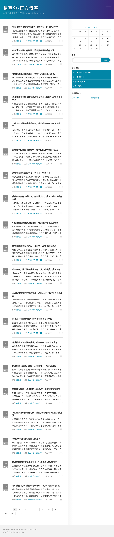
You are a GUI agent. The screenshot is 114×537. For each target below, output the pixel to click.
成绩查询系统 (80, 82)
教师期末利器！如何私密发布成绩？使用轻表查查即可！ (37, 389)
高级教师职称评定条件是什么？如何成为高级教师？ (35, 462)
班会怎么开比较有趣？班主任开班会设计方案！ (33, 319)
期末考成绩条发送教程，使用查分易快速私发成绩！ (35, 246)
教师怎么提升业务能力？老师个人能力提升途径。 (34, 74)
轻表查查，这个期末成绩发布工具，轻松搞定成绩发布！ (37, 269)
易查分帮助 (95, 98)
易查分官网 (75, 98)
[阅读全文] (61, 41)
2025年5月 (91, 27)
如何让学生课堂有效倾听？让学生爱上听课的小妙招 (35, 27)
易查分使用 (79, 77)
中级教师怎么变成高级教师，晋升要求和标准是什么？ (36, 223)
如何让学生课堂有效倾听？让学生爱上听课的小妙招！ (36, 150)
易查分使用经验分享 (35, 41)
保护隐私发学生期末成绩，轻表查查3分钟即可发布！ (35, 342)
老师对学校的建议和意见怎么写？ (27, 439)
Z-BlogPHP (16, 529)
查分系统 (78, 86)
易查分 (18, 41)
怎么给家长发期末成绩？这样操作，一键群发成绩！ (35, 366)
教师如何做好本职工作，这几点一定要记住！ (32, 173)
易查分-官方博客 (21, 8)
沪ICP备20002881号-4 (16, 532)
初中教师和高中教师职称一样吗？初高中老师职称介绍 (36, 486)
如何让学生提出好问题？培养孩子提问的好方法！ (34, 50)
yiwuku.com (33, 529)
